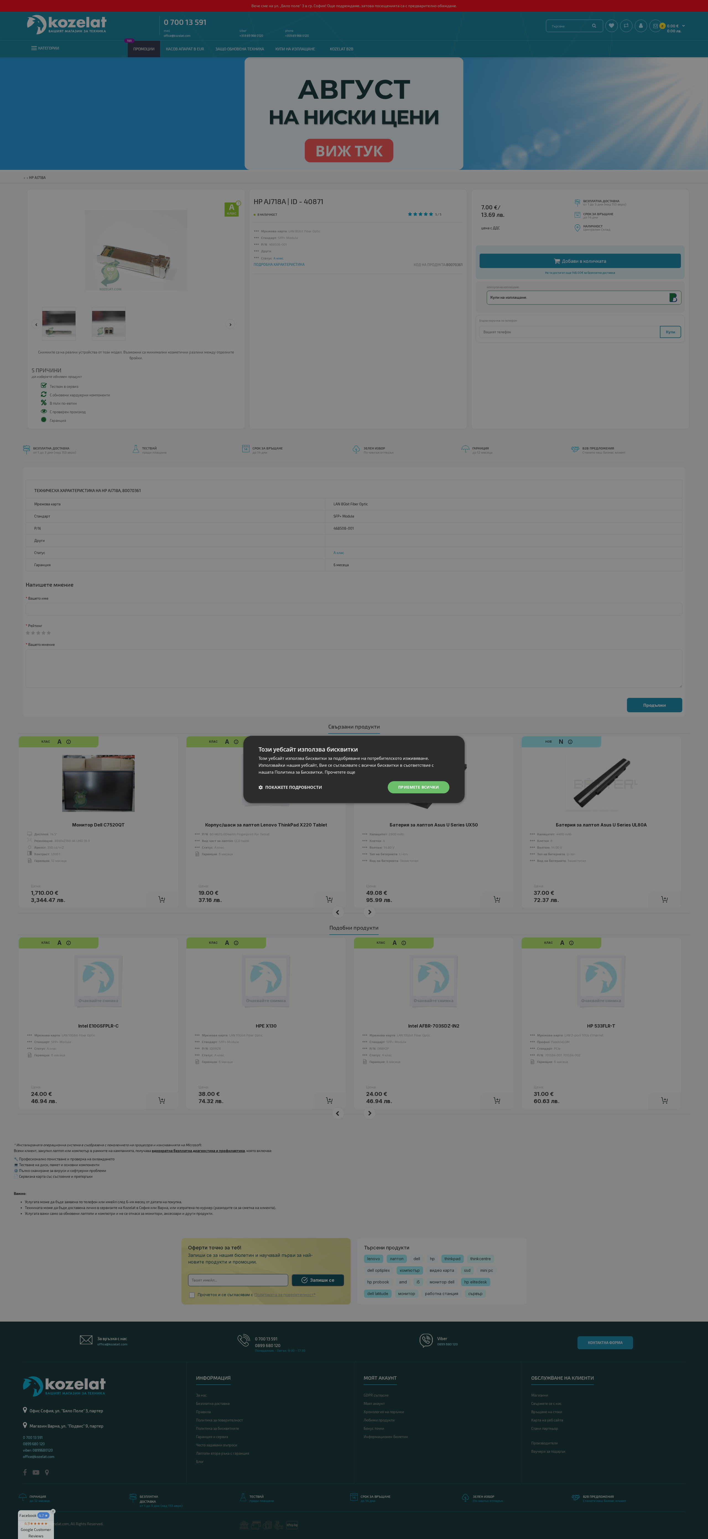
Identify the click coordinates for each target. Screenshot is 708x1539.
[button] (290, 787)
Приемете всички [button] (418, 787)
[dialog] (354, 769)
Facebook (33, 1515)
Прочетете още (340, 772)
